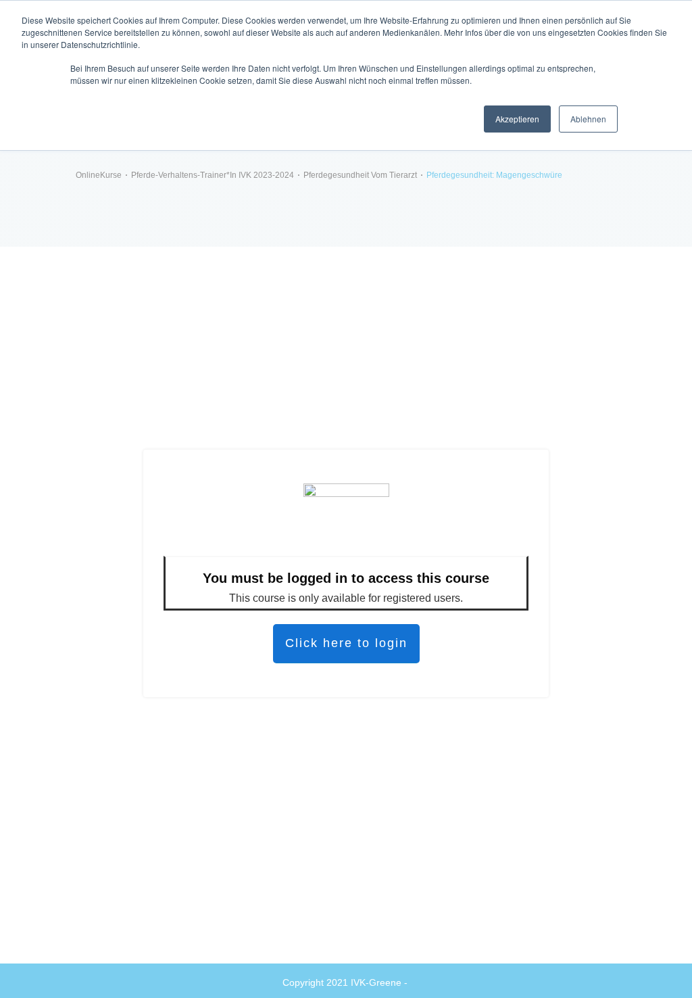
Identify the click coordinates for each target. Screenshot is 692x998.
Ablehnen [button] (588, 118)
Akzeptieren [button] (517, 118)
